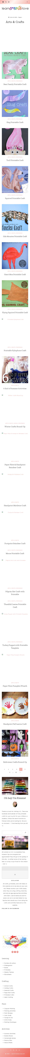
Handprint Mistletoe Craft (15, 505)
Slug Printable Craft (15, 122)
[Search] (25, 832)
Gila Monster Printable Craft (15, 236)
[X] (6, 2)
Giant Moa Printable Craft (15, 274)
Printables (19, 81)
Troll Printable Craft (15, 160)
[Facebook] (3, 2)
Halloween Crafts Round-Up (15, 762)
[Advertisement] (15, 42)
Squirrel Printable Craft (15, 198)
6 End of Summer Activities (14, 388)
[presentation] (15, 65)
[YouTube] (16, 1050)
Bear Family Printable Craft (15, 84)
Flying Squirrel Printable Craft (15, 312)
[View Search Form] (27, 2)
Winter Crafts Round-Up (15, 426)
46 (16, 772)
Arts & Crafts (11, 81)
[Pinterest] (19, 1050)
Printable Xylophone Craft (15, 350)
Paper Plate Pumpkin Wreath (15, 686)
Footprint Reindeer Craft (15, 543)
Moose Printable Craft (15, 553)
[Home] (8, 17)
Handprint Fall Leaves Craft (15, 724)
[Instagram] (9, 2)
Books (16, 423)
